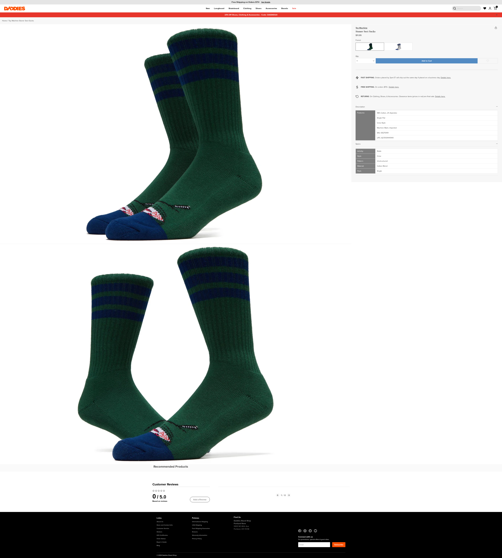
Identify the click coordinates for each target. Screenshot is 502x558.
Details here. (446, 77)
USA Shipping (197, 525)
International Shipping (200, 521)
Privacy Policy (197, 538)
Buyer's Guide (162, 542)
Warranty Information (199, 535)
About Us (160, 521)
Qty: (357, 56)
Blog (158, 545)
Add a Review (200, 499)
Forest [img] (370, 44)
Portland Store (240, 523)
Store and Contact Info (165, 525)
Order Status (161, 538)
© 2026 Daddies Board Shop (167, 555)
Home (4, 20)
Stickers (159, 532)
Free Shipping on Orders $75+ (251, 2)
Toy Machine (361, 27)
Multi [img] (398, 44)
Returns (195, 532)
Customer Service (163, 528)
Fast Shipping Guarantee (201, 528)
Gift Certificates (162, 535)
